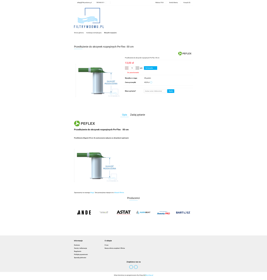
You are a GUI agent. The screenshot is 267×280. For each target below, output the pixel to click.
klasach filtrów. (119, 192)
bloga (92, 192)
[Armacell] (84, 212)
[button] (78, 241)
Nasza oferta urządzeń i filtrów (115, 248)
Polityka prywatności (81, 254)
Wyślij (171, 91)
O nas (106, 245)
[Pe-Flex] (184, 53)
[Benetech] (183, 212)
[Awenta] (143, 212)
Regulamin (77, 251)
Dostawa (77, 245)
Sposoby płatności (80, 257)
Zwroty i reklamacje (80, 248)
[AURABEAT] (124, 212)
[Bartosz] (163, 212)
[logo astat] (104, 212)
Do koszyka (149, 68)
